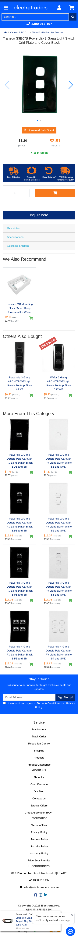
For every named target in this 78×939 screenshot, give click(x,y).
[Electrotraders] (31, 8)
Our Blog (39, 791)
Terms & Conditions (48, 703)
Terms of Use (39, 825)
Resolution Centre (39, 743)
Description (13, 228)
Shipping (39, 750)
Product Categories (39, 764)
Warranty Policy (39, 853)
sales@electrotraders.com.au (41, 887)
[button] (37, 120)
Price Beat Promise (39, 860)
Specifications (15, 236)
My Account (39, 729)
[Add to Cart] (55, 193)
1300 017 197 (41, 24)
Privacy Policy (39, 832)
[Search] (72, 17)
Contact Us (39, 798)
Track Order (39, 736)
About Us (39, 777)
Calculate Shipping (18, 245)
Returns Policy (39, 839)
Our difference (39, 784)
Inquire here (39, 215)
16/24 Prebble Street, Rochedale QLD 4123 (40, 873)
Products (39, 757)
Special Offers (39, 805)
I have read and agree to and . (40, 705)
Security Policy (39, 846)
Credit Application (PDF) (39, 812)
